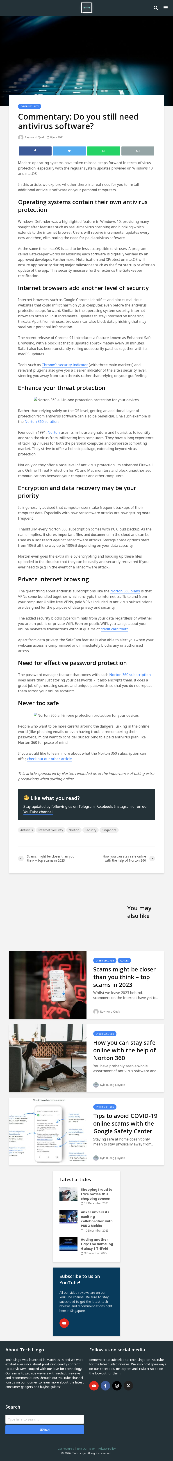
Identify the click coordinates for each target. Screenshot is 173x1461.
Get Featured (66, 1449)
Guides (124, 960)
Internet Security (50, 830)
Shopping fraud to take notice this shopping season (96, 1194)
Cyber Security (29, 106)
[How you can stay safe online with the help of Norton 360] (47, 1057)
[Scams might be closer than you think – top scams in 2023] (47, 984)
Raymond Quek (34, 137)
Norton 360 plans (125, 591)
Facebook (104, 806)
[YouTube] (64, 1323)
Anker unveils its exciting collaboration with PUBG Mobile (97, 1219)
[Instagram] (117, 1385)
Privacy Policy (107, 1449)
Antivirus (26, 830)
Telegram (86, 806)
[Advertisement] (68, 911)
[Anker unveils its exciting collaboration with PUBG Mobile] (68, 1216)
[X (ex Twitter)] (128, 1385)
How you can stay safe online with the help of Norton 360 (124, 1050)
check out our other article (49, 758)
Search (45, 1430)
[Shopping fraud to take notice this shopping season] (68, 1194)
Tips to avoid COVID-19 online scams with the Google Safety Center (125, 1123)
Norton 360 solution (42, 421)
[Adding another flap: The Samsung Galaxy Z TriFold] (68, 1244)
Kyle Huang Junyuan (112, 1085)
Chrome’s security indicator (65, 364)
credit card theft (114, 629)
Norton (54, 432)
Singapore (109, 830)
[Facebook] (105, 1385)
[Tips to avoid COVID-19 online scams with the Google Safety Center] (47, 1131)
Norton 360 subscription (130, 674)
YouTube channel (38, 811)
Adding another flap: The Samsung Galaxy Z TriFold (97, 1244)
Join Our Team (86, 1449)
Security (90, 830)
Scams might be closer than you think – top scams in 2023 (124, 976)
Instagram (123, 806)
